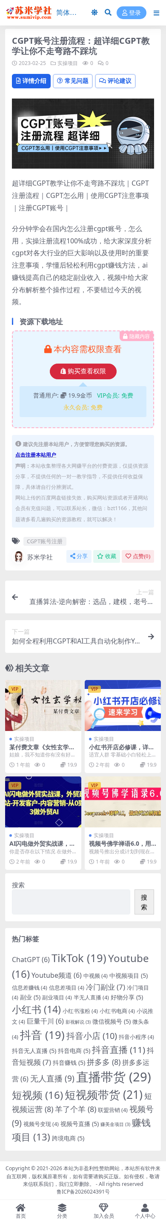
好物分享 (127, 997)
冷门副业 (105, 987)
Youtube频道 (56, 975)
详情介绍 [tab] (34, 80)
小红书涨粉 (80, 1011)
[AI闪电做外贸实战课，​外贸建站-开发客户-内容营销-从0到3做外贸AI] (43, 801)
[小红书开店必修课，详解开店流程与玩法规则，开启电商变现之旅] (123, 705)
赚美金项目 (115, 1124)
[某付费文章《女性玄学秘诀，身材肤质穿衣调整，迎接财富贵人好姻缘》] (43, 705)
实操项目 (67, 63)
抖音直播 (118, 1049)
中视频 (95, 975)
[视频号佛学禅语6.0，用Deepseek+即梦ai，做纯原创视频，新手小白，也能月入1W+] (123, 801)
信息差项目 (66, 987)
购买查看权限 (87, 371)
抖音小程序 (136, 1037)
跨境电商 (68, 1138)
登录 (135, 13)
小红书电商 (117, 1011)
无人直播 (52, 1078)
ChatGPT (31, 959)
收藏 (110, 556)
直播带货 (113, 1076)
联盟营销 (113, 1110)
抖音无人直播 (34, 1051)
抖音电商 (74, 1051)
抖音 (42, 1034)
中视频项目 (128, 975)
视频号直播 (79, 1124)
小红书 (36, 1009)
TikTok (79, 958)
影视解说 (78, 1022)
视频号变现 (41, 1124)
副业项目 (57, 997)
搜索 (18, 885)
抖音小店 (91, 1035)
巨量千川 (45, 1021)
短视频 (37, 1095)
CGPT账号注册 (45, 541)
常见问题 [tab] (77, 80)
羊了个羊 (75, 1109)
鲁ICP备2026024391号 (83, 1191)
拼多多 (103, 1062)
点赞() (141, 556)
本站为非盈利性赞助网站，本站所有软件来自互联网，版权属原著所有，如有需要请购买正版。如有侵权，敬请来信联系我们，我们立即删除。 (83, 1176)
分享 (82, 556)
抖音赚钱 (69, 1062)
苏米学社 (40, 557)
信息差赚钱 (29, 987)
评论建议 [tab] (120, 80)
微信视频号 (111, 1021)
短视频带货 (104, 1094)
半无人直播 (91, 997)
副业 (30, 997)
